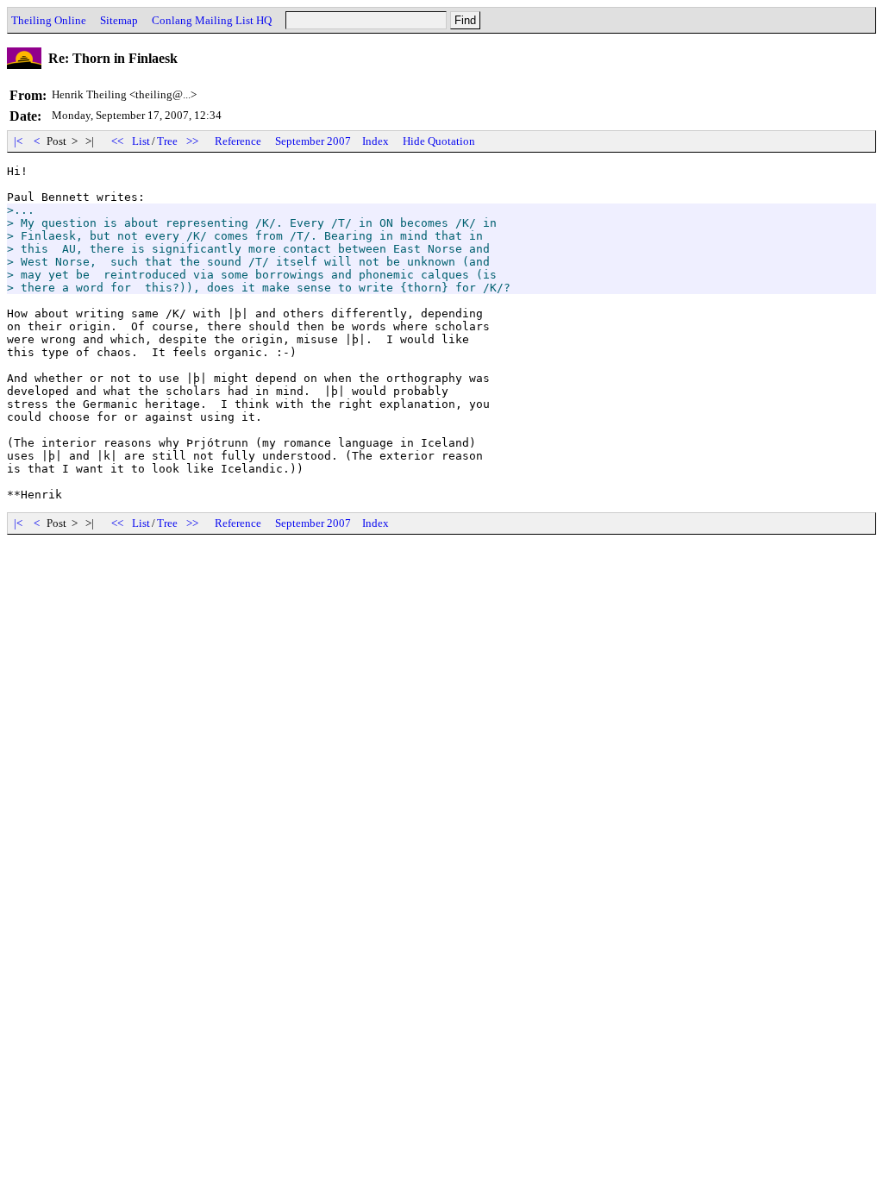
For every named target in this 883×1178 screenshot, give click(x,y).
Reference (238, 141)
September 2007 (313, 141)
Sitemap (119, 20)
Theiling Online (48, 20)
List (141, 141)
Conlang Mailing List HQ (212, 20)
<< (117, 141)
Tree (167, 141)
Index (375, 141)
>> (192, 141)
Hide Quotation (439, 141)
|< (18, 141)
